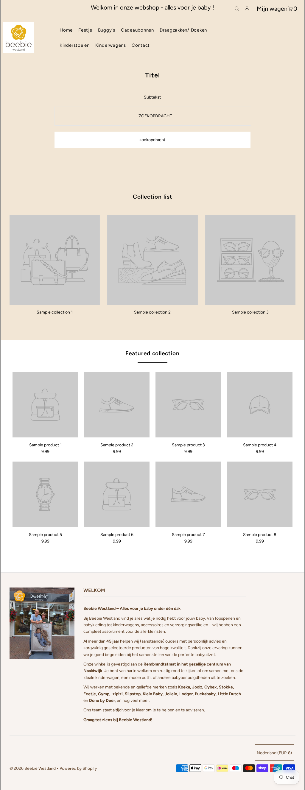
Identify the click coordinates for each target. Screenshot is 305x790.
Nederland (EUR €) (274, 752)
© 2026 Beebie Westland (33, 768)
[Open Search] (237, 8)
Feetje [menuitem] (85, 30)
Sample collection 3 (250, 312)
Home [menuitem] (66, 30)
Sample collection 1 (55, 312)
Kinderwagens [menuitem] (110, 45)
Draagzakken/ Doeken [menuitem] (183, 30)
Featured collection (152, 353)
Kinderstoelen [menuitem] (75, 45)
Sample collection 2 (152, 312)
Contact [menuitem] (141, 45)
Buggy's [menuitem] (106, 30)
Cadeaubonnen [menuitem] (137, 30)
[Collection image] (54, 303)
